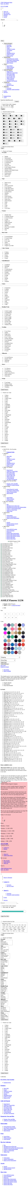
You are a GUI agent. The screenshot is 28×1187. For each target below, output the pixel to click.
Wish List (6, 11)
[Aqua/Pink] (16, 625)
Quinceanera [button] (7, 512)
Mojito (6, 396)
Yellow (7, 395)
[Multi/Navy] (23, 637)
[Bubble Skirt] (5, 954)
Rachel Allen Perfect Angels (13, 536)
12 (5, 121)
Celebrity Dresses (9, 216)
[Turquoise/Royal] (12, 652)
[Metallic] (2, 968)
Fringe (6, 275)
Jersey (6, 292)
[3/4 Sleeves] (5, 1008)
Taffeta (6, 303)
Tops (6, 205)
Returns (5, 849)
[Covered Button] (5, 960)
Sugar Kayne (10, 470)
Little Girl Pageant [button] (8, 467)
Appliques (7, 264)
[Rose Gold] (5, 648)
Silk (6, 301)
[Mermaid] (4, 1003)
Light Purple (8, 415)
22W (13, 132)
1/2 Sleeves (7, 368)
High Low (7, 221)
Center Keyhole (9, 218)
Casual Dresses (8, 159)
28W (13, 135)
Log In (5, 17)
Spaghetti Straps (9, 385)
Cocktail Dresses (9, 161)
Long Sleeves (8, 371)
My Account (6, 13)
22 (11, 124)
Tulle (6, 304)
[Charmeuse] (3, 980)
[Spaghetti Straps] (4, 1016)
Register (5, 15)
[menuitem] (15, 11)
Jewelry (8, 522)
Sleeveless (7, 376)
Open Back (7, 224)
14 (11, 121)
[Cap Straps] (4, 1014)
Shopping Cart (7, 14)
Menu (2, 40)
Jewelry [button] (5, 519)
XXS (13, 138)
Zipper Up (7, 244)
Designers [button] (6, 453)
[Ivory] (5, 637)
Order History (7, 862)
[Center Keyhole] (5, 956)
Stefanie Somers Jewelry (12, 523)
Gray (6, 437)
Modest (7, 193)
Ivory (6, 430)
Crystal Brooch (8, 269)
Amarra (8, 461)
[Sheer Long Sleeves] (5, 1011)
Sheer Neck (8, 346)
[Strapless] (4, 1018)
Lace (6, 276)
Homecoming (8, 168)
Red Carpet (7, 174)
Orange (7, 427)
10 (21, 118)
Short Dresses (8, 200)
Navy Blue (7, 410)
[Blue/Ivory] (23, 625)
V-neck (7, 350)
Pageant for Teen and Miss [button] (10, 480)
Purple (6, 412)
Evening (7, 164)
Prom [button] (5, 494)
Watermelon (8, 422)
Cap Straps (7, 382)
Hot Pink (7, 419)
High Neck (7, 334)
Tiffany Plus (9, 511)
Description (6, 669)
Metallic (7, 253)
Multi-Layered (8, 222)
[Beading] (4, 975)
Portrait (7, 341)
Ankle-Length (8, 311)
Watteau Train (8, 324)
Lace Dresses (8, 187)
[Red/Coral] (23, 645)
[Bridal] (6, 940)
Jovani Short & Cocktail (12, 489)
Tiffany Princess (10, 476)
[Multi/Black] (16, 637)
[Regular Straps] (4, 1015)
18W (20, 129)
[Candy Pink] (16, 629)
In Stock (18, 605)
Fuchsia (7, 421)
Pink (6, 418)
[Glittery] (2, 967)
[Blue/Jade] (5, 629)
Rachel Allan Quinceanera (13, 533)
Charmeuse (7, 287)
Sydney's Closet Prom (12, 510)
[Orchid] (8, 625)
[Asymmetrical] (4, 988)
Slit (6, 230)
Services (6, 900)
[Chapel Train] (4, 990)
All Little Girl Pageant (12, 479)
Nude (6, 431)
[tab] (15, 451)
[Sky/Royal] (23, 648)
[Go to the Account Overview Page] (1, 9)
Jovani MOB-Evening (12, 529)
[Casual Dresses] (6, 943)
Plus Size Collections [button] (9, 501)
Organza (7, 297)
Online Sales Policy (8, 855)
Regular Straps (8, 384)
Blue (6, 409)
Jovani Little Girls (11, 475)
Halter (6, 332)
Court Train (8, 315)
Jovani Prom (9, 497)
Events (5, 897)
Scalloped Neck (9, 343)
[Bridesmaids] (6, 942)
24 (17, 124)
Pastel (6, 258)
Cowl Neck (8, 331)
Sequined (7, 300)
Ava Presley (9, 460)
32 (17, 127)
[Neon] (2, 970)
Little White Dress (9, 190)
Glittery (7, 252)
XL (21, 141)
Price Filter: (6, 105)
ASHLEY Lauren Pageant (13, 485)
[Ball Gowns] (5, 947)
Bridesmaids (8, 158)
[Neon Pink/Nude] (5, 625)
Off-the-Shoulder (9, 338)
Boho (6, 184)
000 (6, 116)
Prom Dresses (8, 171)
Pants (6, 194)
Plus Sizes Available (10, 227)
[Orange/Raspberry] (5, 645)
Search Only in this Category (9, 104)
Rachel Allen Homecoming (13, 534)
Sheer (6, 242)
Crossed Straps (8, 238)
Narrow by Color (7, 392)
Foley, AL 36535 (5, 3)
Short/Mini (7, 320)
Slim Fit (7, 361)
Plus (8, 504)
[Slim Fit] (4, 1004)
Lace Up (7, 239)
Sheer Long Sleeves (9, 373)
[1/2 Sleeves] (5, 1007)
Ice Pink (7, 416)
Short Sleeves (8, 374)
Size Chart (3, 665)
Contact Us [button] (6, 882)
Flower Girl (8, 165)
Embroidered (8, 270)
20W (6, 132)
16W (13, 129)
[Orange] (23, 641)
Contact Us (6, 847)
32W (6, 138)
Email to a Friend (5, 667)
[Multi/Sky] (12, 641)
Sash (6, 279)
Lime (6, 401)
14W (6, 129)
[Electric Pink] (5, 633)
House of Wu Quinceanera (13, 518)
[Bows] (4, 976)
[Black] (19, 625)
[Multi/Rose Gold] (8, 641)
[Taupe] (5, 652)
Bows (6, 267)
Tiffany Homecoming (12, 492)
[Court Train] (4, 991)
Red (6, 425)
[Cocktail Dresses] (6, 944)
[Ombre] (2, 971)
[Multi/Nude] (5, 641)
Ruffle (6, 278)
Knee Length (8, 318)
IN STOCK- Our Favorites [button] (10, 449)
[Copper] (19, 629)
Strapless (7, 347)
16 (17, 121)
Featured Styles (10, 452)
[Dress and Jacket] (5, 950)
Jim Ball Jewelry (10, 525)
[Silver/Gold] (19, 652)
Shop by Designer (8, 877)
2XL (6, 143)
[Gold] (16, 633)
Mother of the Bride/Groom (11, 170)
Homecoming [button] (7, 486)
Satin (6, 298)
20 (5, 124)
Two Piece (7, 208)
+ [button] (4, 450)
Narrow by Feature (7, 151)
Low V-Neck (8, 337)
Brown (6, 434)
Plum (6, 424)
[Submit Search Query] (17, 903)
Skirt (6, 202)
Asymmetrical (8, 312)
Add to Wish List (4, 664)
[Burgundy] (16, 652)
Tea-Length (8, 323)
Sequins (7, 281)
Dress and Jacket (9, 185)
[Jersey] (3, 984)
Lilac (6, 413)
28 (5, 127)
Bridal (6, 156)
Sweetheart (7, 349)
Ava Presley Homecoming (13, 490)
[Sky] (16, 648)
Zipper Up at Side (9, 245)
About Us (6, 854)
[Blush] (8, 629)
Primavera (9, 532)
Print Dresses (8, 196)
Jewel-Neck (8, 335)
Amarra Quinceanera (11, 516)
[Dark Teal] (23, 629)
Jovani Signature (10, 530)
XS (20, 138)
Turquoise (7, 404)
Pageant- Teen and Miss (12, 483)
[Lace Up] (5, 963)
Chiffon (7, 289)
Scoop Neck (8, 344)
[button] (8, 43)
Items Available (7, 671)
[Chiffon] (3, 982)
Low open (7, 241)
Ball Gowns (8, 182)
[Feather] (3, 983)
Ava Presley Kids (11, 474)
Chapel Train (8, 314)
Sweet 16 (7, 176)
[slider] (24, 911)
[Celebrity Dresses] (5, 955)
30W (20, 135)
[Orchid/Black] (8, 645)
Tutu (6, 206)
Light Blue (7, 405)
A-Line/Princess (9, 357)
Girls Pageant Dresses (10, 167)
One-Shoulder (8, 340)
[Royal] (12, 648)
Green (6, 399)
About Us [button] (6, 890)
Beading (7, 266)
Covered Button (9, 236)
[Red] (19, 645)
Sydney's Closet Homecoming (14, 508)
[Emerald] (8, 633)
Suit (6, 203)
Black (6, 436)
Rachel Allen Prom (11, 538)
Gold (6, 433)
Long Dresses (8, 191)
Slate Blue (7, 407)
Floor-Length (8, 317)
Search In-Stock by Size (8, 111)
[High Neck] (4, 996)
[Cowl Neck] (4, 994)
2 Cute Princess (10, 478)
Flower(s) (7, 273)
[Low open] (5, 964)
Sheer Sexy (7, 199)
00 (12, 116)
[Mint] (12, 637)
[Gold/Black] (19, 633)
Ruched (7, 228)
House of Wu (10, 465)
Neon (6, 255)
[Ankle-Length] (4, 987)
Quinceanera (8, 173)
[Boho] (5, 948)
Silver (6, 439)
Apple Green (8, 398)
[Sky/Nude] (19, 648)
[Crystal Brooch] (4, 978)
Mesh (6, 295)
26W (6, 135)
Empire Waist (8, 358)
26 (23, 124)
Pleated (7, 225)
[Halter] (4, 995)
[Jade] (8, 637)
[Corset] (5, 957)
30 (11, 127)
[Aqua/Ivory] (12, 625)
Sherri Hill (9, 456)
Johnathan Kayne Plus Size (13, 505)
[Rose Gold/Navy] (8, 648)
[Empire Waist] (4, 1002)
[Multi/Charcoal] (19, 637)
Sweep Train (8, 321)
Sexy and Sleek (8, 197)
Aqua (6, 402)
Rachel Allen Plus (11, 537)
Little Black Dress (9, 188)
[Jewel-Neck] (4, 998)
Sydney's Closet (10, 464)
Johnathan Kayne (11, 463)
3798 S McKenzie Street (6, 2)
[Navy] (16, 641)
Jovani (8, 457)
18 (23, 121)
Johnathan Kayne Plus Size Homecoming (16, 507)
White (6, 440)
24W (20, 132)
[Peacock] (12, 645)
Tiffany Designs (10, 499)
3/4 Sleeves (7, 370)
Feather (7, 272)
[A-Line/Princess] (4, 1001)
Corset (6, 219)
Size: (2, 610)
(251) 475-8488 (4, 6)
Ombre (6, 256)
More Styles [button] (6, 526)
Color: (2, 621)
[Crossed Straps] (5, 962)
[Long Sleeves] (5, 1010)
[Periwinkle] (16, 645)
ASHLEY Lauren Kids (12, 471)
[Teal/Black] (8, 652)
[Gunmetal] (23, 633)
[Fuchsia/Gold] (12, 633)
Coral (6, 428)
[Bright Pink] (12, 629)
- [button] (4, 528)
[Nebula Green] (19, 641)
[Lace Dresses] (5, 951)
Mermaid (7, 360)
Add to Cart (3, 662)
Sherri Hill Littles (11, 472)
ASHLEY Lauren (11, 459)
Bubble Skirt (8, 215)
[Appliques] (4, 974)
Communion (8, 162)
